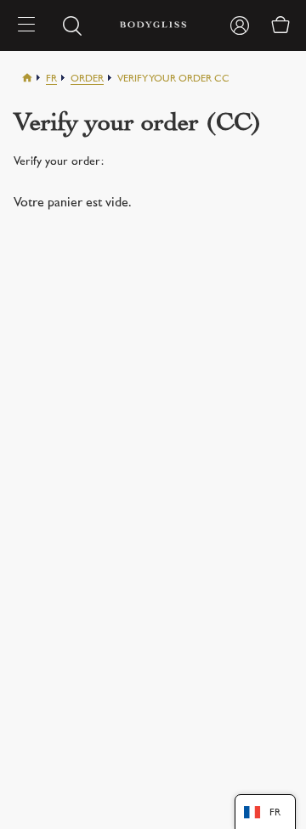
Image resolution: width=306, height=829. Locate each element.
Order (87, 79)
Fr (51, 79)
